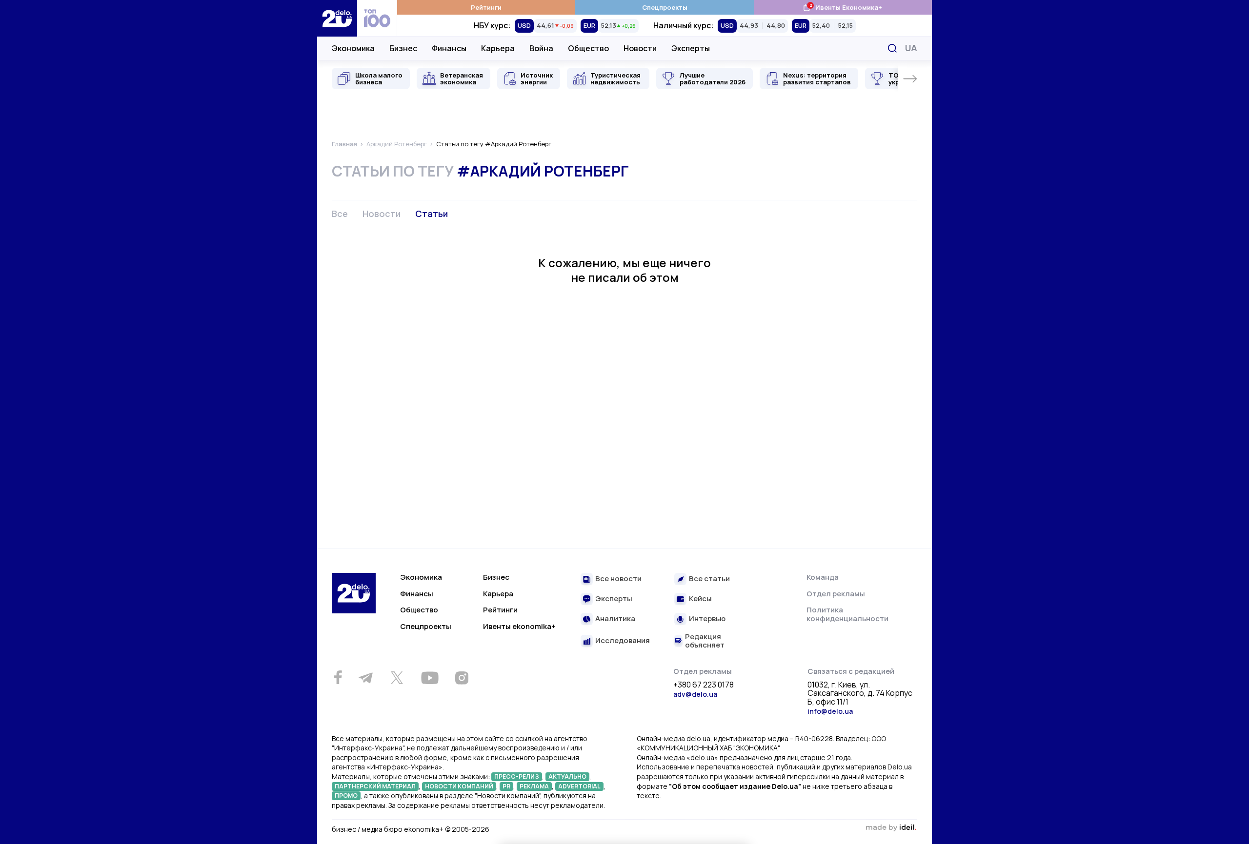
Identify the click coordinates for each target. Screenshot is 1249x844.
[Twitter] (396, 677)
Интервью (707, 619)
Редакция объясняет (705, 641)
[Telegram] (365, 678)
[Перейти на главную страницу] (337, 18)
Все (340, 213)
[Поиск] (892, 48)
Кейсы (700, 599)
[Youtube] (429, 677)
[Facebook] (338, 677)
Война (541, 48)
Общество (588, 48)
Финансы (449, 48)
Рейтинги (486, 7)
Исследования (622, 641)
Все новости (618, 579)
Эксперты (690, 48)
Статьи (431, 213)
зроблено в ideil (891, 827)
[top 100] (377, 18)
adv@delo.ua (695, 694)
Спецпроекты (664, 7)
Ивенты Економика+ (842, 7)
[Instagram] (461, 677)
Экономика (353, 48)
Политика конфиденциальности (847, 614)
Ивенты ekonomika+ (519, 626)
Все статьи (709, 579)
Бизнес (403, 48)
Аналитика (615, 619)
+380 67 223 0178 (703, 685)
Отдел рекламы (835, 594)
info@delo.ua (830, 711)
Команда (822, 577)
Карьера (498, 48)
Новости (640, 48)
